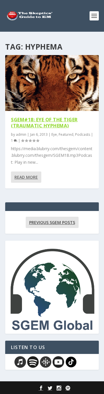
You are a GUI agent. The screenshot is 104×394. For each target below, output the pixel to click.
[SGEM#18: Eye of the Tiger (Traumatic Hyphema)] (52, 83)
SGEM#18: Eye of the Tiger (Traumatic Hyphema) (44, 122)
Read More (26, 177)
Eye (54, 134)
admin (21, 134)
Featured (66, 134)
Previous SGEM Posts (52, 222)
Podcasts (82, 134)
